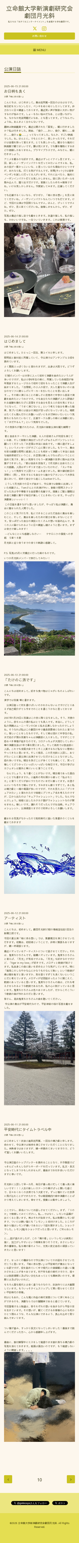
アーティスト (15, 918)
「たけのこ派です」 (20, 679)
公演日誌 (12, 69)
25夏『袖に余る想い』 (14, 96)
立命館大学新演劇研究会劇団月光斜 (37, 1523)
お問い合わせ (39, 36)
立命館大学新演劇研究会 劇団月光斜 (39, 12)
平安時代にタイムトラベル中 (27, 1129)
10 (39, 1479)
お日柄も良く (15, 91)
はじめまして (15, 341)
